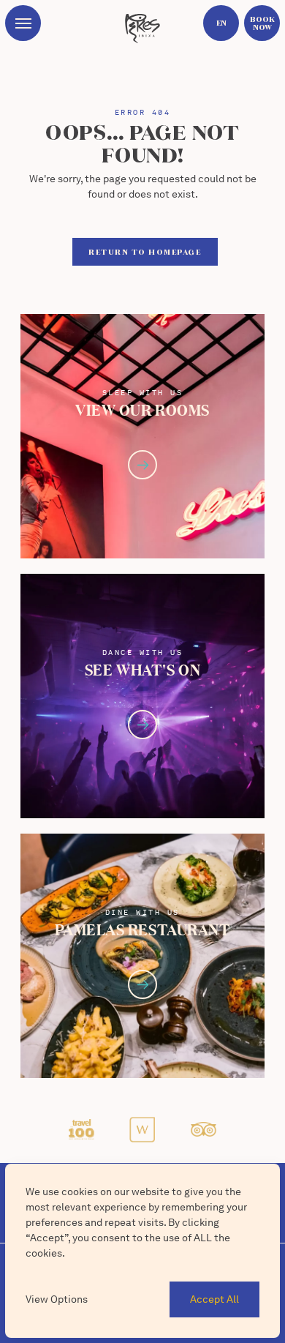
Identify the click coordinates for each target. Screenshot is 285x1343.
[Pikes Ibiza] (142, 28)
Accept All (214, 1299)
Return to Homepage (144, 251)
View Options (57, 1299)
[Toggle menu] (23, 23)
